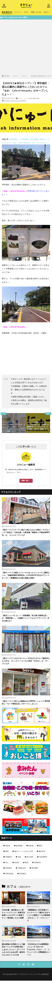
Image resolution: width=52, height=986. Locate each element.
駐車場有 (22, 101)
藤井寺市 (42, 851)
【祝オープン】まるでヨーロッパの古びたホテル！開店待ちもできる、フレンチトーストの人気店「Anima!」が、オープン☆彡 (26, 661)
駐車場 (30, 846)
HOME (6, 76)
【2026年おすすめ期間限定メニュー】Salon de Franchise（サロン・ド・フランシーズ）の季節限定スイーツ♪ (38, 949)
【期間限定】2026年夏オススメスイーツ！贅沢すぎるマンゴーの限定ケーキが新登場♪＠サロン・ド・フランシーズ (38, 915)
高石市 (7, 846)
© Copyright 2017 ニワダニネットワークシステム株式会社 (26, 974)
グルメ (26, 12)
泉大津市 (30, 857)
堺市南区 (7, 101)
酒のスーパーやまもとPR (23, 851)
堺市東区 (22, 874)
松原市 (16, 862)
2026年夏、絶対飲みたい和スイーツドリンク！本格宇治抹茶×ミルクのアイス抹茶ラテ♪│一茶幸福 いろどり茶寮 (13, 914)
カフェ (24, 76)
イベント (18, 12)
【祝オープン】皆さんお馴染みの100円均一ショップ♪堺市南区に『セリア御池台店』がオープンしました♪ (26, 702)
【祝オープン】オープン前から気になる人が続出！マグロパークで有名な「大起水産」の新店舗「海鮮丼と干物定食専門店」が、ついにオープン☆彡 (26, 532)
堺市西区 (35, 868)
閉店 (7, 851)
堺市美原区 (9, 874)
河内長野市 (43, 857)
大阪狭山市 (22, 868)
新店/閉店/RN (7, 12)
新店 (13, 101)
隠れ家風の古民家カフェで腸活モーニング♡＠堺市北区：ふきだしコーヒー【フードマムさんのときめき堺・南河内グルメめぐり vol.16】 (13, 949)
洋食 (19, 857)
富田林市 (8, 868)
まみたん (47, 12)
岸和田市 (37, 862)
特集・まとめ (36, 12)
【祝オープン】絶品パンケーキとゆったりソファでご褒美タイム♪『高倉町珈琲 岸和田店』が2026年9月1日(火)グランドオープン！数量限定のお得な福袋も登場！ (26, 575)
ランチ (25, 98)
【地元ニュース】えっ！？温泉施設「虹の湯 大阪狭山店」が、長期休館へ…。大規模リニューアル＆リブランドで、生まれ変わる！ (25, 618)
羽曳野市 (8, 857)
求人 (7, 862)
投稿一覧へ (25, 480)
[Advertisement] (26, 47)
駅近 (17, 101)
